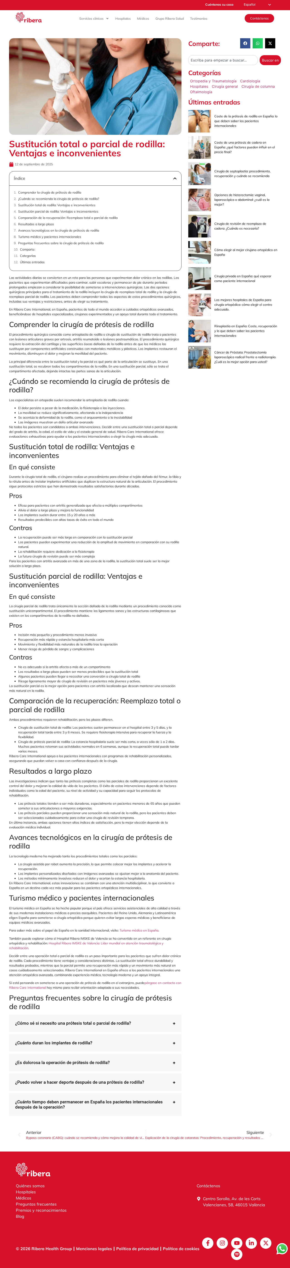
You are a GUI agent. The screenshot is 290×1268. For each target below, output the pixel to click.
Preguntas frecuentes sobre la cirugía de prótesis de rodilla (61, 243)
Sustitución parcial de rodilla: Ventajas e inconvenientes (58, 211)
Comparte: (27, 249)
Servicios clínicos (91, 19)
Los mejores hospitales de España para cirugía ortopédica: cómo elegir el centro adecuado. (243, 304)
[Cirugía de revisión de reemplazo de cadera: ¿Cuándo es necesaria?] (199, 226)
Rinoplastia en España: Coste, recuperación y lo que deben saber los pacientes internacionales (245, 331)
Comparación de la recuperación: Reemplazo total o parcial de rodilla (68, 218)
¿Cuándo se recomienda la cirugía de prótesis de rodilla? (58, 199)
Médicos (143, 19)
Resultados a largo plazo (36, 224)
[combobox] (223, 60)
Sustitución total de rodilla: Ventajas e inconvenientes (56, 205)
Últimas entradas (32, 262)
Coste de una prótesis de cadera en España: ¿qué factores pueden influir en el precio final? (244, 147)
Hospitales (123, 19)
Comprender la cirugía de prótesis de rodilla (49, 192)
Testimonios (198, 19)
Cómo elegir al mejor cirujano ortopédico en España (245, 252)
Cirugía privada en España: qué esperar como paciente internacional (242, 278)
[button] (175, 178)
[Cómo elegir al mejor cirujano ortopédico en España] (199, 252)
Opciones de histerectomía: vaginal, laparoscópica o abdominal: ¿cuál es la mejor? (241, 199)
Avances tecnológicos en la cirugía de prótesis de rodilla (58, 230)
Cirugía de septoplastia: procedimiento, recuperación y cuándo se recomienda (242, 173)
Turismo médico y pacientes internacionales (49, 237)
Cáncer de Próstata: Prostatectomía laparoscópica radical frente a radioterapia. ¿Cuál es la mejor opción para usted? (245, 357)
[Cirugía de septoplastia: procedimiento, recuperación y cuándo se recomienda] (199, 173)
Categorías (28, 256)
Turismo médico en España (138, 930)
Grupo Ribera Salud (169, 19)
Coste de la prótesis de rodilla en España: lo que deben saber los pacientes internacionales (246, 121)
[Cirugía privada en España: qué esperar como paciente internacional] (199, 278)
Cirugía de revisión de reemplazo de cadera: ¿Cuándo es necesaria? (240, 226)
